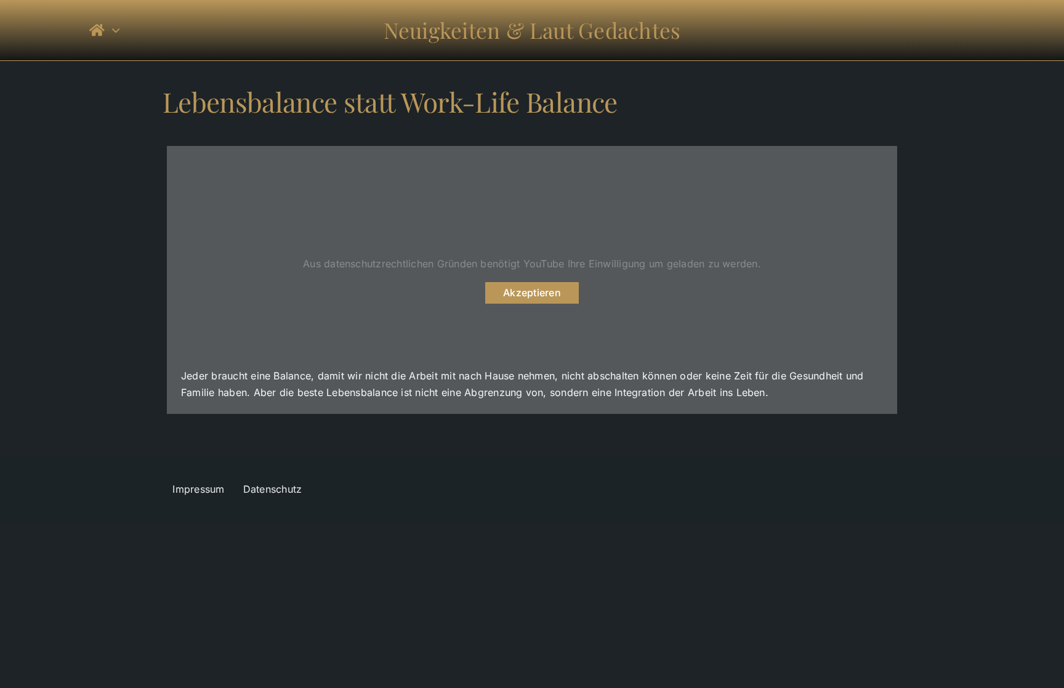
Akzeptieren (532, 292)
